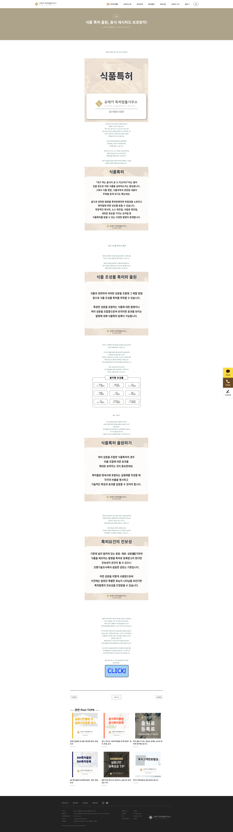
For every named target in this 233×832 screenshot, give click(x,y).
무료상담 (163, 4)
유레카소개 (127, 4)
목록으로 (116, 697)
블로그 (187, 4)
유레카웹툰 (114, 4)
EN (196, 4)
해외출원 (151, 4)
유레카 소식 (175, 4)
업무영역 (140, 4)
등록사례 (95, 803)
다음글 (159, 697)
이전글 (74, 697)
